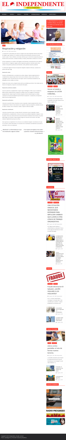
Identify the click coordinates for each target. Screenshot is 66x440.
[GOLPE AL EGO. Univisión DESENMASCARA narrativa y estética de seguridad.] (50, 110)
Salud (4, 45)
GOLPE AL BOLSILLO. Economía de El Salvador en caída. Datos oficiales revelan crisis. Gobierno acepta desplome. (60, 123)
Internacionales (35, 14)
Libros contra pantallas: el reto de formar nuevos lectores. (55, 349)
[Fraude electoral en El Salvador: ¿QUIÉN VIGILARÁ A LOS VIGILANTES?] (55, 277)
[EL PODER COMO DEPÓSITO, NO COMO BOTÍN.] (50, 320)
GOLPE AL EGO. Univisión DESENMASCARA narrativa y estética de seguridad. (59, 110)
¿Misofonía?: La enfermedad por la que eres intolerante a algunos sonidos (12, 130)
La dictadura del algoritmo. (59, 377)
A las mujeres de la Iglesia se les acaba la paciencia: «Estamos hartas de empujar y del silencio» (33, 131)
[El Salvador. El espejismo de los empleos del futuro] (50, 369)
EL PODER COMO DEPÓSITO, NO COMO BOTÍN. (59, 319)
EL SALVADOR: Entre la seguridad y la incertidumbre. (60, 310)
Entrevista (44, 14)
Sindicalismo (56, 202)
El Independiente (13, 51)
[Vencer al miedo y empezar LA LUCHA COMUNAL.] (55, 79)
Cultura (26, 14)
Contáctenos (52, 14)
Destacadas (50, 86)
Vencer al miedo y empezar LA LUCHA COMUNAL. (55, 91)
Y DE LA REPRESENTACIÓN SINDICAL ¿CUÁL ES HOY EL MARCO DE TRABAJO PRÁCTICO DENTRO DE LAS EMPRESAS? (60, 257)
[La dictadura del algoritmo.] (50, 378)
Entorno (4, 14)
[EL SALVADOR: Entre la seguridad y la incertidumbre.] (50, 311)
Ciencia (19, 14)
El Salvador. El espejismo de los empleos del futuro (59, 369)
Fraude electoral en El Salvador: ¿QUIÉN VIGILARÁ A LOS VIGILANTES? (55, 290)
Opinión (12, 14)
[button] (7, 14)
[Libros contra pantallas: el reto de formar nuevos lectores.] (55, 336)
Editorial (55, 86)
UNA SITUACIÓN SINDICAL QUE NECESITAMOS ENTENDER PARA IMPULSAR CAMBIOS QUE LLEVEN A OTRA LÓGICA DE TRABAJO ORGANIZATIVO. (55, 213)
